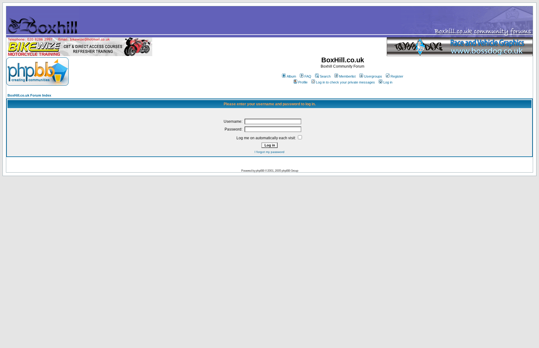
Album (291, 76)
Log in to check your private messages (345, 82)
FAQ (307, 76)
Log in (387, 82)
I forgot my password (269, 152)
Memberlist (347, 76)
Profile (303, 82)
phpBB (260, 170)
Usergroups (373, 76)
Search (325, 76)
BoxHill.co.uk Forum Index (29, 95)
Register (397, 76)
